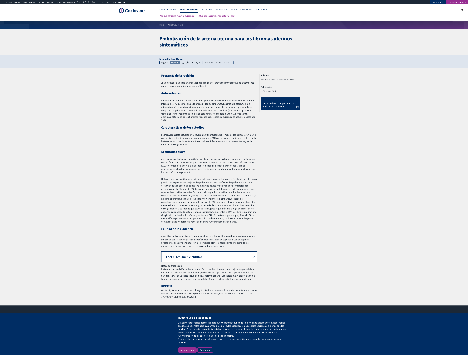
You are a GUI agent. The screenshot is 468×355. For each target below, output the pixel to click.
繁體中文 (86, 2)
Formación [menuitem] (221, 9)
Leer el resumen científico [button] (184, 257)
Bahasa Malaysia (69, 2)
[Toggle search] (462, 10)
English (17, 2)
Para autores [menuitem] (262, 9)
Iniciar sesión (438, 2)
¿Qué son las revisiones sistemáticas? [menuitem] (216, 15)
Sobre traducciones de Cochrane (113, 2)
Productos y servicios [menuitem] (241, 9)
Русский (41, 2)
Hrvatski (50, 2)
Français (32, 2)
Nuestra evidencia (175, 25)
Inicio (161, 25)
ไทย (79, 2)
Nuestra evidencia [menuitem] (189, 9)
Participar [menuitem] (207, 9)
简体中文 (95, 2)
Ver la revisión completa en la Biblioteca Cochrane (278, 105)
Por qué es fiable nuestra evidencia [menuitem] (176, 15)
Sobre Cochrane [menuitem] (167, 9)
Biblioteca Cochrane (457, 2)
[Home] (135, 10)
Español (9, 2)
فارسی (24, 2)
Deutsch (58, 2)
